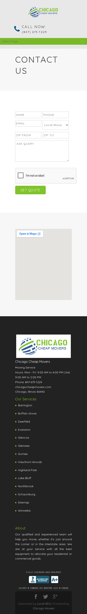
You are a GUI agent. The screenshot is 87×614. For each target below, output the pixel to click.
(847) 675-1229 (34, 32)
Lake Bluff (24, 478)
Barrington (25, 405)
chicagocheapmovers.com (33, 387)
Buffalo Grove (27, 413)
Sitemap (23, 502)
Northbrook (25, 486)
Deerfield (24, 421)
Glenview (24, 446)
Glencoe (23, 437)
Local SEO (44, 603)
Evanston (24, 429)
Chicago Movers (43, 608)
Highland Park (27, 470)
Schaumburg (26, 494)
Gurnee (23, 454)
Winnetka (24, 510)
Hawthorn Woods (30, 462)
